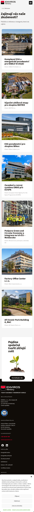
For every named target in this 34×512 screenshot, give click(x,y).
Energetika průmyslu (6, 455)
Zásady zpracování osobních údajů (21, 510)
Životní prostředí (5, 458)
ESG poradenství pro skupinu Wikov (15, 145)
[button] (31, 476)
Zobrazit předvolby (17, 506)
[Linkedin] (7, 445)
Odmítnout (17, 501)
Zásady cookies (7, 510)
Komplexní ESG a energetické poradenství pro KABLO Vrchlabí (17, 61)
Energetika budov (5, 452)
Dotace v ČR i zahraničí (6, 465)
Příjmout (17, 496)
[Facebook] (2, 445)
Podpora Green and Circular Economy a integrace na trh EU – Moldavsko (15, 234)
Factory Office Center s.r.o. (15, 279)
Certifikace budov (5, 468)
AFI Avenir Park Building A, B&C (17, 320)
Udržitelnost (4, 461)
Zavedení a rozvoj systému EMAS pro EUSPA (14, 187)
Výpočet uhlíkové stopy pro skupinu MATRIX (16, 103)
